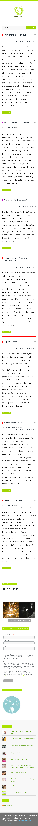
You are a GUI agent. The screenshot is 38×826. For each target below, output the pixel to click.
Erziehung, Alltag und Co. (23, 41)
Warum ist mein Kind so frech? (19, 759)
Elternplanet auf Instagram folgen (20, 620)
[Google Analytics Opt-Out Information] (2, 819)
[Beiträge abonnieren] (3, 805)
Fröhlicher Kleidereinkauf (15, 35)
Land (4, 646)
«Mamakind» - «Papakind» (18, 772)
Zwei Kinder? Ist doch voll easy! (17, 122)
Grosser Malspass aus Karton (19, 792)
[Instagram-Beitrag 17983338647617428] (11, 610)
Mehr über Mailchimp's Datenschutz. (14, 675)
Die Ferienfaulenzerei (13, 500)
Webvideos (33, 206)
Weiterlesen (6, 112)
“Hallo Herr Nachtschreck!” (15, 200)
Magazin (33, 41)
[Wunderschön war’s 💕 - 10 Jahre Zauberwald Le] (27, 610)
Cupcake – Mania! (11, 342)
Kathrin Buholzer (10, 40)
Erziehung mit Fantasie (8, 129)
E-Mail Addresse (8, 634)
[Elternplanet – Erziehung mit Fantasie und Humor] (19, 11)
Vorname (6, 640)
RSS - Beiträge (8, 805)
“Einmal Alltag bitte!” (13, 422)
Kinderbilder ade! (16, 786)
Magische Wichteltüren (17, 753)
